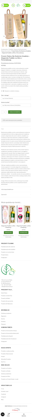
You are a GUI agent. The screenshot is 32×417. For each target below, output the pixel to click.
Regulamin (3, 316)
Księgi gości (4, 341)
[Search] (13, 5)
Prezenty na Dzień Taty (6, 295)
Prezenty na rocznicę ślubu (7, 252)
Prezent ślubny (4, 254)
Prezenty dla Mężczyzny (7, 303)
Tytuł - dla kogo (5, 95)
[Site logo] (18, 5)
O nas (2, 388)
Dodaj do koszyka (15, 112)
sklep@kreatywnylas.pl (6, 286)
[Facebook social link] (13, 1)
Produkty (11, 49)
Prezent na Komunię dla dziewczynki (10, 333)
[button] (2, 24)
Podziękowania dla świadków (8, 249)
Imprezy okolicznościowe (20, 49)
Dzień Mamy (4, 293)
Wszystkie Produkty (6, 359)
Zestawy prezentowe (6, 373)
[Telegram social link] (19, 1)
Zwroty (3, 318)
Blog (2, 399)
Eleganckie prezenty (6, 51)
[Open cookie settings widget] (3, 414)
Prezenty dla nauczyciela (7, 301)
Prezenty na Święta (5, 371)
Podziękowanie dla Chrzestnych (8, 338)
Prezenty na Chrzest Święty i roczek (9, 379)
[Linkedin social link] (17, 1)
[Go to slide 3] (16, 37)
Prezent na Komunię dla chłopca (9, 330)
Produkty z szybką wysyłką (7, 351)
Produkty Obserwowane (7, 353)
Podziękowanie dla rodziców (8, 246)
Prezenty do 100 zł (5, 376)
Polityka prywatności (6, 313)
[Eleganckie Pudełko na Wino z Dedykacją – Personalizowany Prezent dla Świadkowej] (8, 214)
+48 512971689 (7, 285)
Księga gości (4, 257)
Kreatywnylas (4, 49)
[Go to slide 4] (18, 37)
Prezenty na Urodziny (6, 368)
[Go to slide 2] (15, 37)
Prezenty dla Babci (5, 298)
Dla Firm (3, 361)
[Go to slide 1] (13, 37)
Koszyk (3, 356)
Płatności (3, 324)
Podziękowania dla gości (7, 336)
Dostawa (3, 321)
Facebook (3, 394)
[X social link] (15, 1)
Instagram (3, 397)
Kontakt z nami (4, 391)
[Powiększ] (4, 36)
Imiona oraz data (5, 102)
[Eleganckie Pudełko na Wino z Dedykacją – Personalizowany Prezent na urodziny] (23, 214)
